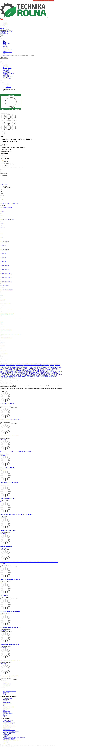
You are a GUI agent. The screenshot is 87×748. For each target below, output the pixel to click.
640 (1, 289)
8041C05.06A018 (57, 366)
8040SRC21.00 (37, 376)
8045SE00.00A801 (36, 367)
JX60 (1, 203)
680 (7, 289)
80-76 (4, 257)
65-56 (1, 241)
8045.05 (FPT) (32, 364)
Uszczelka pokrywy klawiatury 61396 (9, 644)
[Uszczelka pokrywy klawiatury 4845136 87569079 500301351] (10, 112)
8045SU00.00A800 (11, 377)
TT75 (4, 349)
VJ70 (1, 227)
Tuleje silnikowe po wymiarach (9, 727)
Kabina (5, 74)
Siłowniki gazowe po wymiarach (9, 732)
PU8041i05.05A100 (4, 370)
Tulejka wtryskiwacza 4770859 (7, 498)
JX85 (12, 203)
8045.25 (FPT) (51, 364)
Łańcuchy (5, 700)
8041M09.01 (42, 370)
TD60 (1, 309)
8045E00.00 (57, 365)
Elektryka (6, 70)
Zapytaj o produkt (3, 184)
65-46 (1, 233)
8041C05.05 (52, 365)
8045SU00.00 (18, 369)
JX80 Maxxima (3, 207)
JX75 (6, 203)
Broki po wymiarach (7, 726)
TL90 (11, 329)
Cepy (4, 710)
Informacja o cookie (6, 684)
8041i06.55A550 (44, 367)
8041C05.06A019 (23, 367)
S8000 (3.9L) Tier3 (4, 360)
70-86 (1, 265)
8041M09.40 (11, 371)
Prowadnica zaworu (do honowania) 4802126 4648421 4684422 (16, 451)
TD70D (10, 317)
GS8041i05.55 (17, 371)
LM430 (1, 354)
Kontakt (1, 81)
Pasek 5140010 (4, 595)
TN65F (1, 333)
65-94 (1, 281)
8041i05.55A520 (19, 374)
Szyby (4, 742)
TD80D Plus (27, 317)
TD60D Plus (6, 317)
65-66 (1, 249)
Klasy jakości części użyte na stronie (9, 691)
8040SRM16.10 (3, 369)
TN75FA (2, 337)
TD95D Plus (48, 317)
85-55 (1, 237)
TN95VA (2, 345)
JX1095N (2, 211)
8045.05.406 (2, 365)
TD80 (6, 309)
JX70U (5, 219)
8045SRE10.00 (25, 369)
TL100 (1, 329)
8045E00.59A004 (47, 373)
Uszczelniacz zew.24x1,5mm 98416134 (9, 436)
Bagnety (4, 716)
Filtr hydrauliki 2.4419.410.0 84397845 (10, 611)
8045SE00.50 (45, 371)
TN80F (12, 333)
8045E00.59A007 (12, 370)
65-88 (1, 269)
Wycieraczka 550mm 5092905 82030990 (10, 627)
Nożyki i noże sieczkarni (7, 698)
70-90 (4, 273)
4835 (1, 303)
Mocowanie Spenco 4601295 (7, 467)
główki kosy (5, 715)
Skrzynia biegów (7, 68)
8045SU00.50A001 (11, 374)
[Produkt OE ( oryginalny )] (3, 163)
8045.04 (27, 364)
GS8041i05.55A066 (11, 369)
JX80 (9, 203)
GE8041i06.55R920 (38, 371)
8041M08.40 (38, 372)
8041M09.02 (44, 366)
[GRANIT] (3, 161)
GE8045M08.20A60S (14, 368)
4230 (1, 299)
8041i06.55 (19, 372)
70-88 (4, 269)
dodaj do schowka (3, 175)
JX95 (17, 203)
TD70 (4, 309)
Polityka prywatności (7, 683)
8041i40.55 (31, 371)
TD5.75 (9, 313)
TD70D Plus (15, 317)
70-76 (1, 257)
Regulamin (5, 682)
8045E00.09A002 (44, 372)
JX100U (2, 219)
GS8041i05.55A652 (4, 376)
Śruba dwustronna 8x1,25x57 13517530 (10, 420)
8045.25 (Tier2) (35, 365)
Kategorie (2, 62)
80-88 (7, 269)
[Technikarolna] (3, 156)
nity (3, 714)
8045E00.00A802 (52, 376)
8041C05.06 (59, 367)
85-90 (10, 273)
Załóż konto (5, 23)
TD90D (35, 317)
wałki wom (5, 736)
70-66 (4, 249)
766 (10, 289)
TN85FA (6, 337)
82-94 (7, 281)
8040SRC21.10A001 (13, 376)
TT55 (1, 349)
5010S (1, 295)
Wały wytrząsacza (6, 711)
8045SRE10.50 (28, 370)
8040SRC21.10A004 (57, 374)
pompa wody (5, 741)
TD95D (43, 317)
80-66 (7, 249)
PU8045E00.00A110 (13, 375)
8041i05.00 (34, 375)
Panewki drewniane (6, 712)
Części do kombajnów (8, 76)
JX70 (4, 203)
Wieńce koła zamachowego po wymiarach (11, 731)
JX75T (1, 215)
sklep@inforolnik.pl (4, 33)
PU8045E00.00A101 (4, 366)
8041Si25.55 (50, 366)
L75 (3, 285)
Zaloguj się (5, 22)
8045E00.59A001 (3, 373)
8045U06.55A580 (39, 369)
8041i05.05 (47, 365)
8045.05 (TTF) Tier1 (39, 364)
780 (12, 289)
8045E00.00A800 (38, 368)
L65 (1, 285)
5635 (4, 303)
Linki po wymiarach (6, 734)
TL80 (8, 329)
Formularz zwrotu (6, 685)
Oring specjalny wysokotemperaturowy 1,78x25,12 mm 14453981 (16, 514)
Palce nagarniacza (6, 708)
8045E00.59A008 (34, 374)
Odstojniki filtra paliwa (7, 733)
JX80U (9, 219)
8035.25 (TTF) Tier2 (18, 364)
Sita (3, 705)
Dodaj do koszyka (3, 173)
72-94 (4, 281)
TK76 (1, 321)
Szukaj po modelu (3, 57)
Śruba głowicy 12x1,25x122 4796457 (9, 482)
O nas (4, 689)
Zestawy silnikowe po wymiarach (9, 730)
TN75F (9, 333)
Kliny (4, 701)
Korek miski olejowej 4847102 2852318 (10, 579)
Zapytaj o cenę (3, 470)
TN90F (16, 333)
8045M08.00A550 (46, 375)
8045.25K (40, 365)
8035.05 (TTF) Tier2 (4, 364)
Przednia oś (6, 72)
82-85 (4, 261)
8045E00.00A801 (31, 369)
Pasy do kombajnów (6, 702)
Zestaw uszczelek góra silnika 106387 (9, 676)
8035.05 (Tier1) (11, 364)
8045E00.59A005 (3, 377)
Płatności (4, 693)
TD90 (9, 309)
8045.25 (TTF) (57, 364)
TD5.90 (12, 313)
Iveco (43, 365)
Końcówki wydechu (6, 735)
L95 (8, 285)
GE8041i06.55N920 (47, 369)
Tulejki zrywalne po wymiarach (9, 723)
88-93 (10, 277)
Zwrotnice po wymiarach (7, 724)
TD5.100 (2, 313)
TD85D (31, 317)
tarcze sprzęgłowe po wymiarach (9, 722)
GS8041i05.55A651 (44, 376)
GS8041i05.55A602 (21, 376)
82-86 (7, 265)
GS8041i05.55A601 (35, 370)
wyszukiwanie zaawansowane (6, 31)
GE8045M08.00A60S (39, 373)
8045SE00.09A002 (15, 367)
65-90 (1, 273)
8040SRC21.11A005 (38, 366)
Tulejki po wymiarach (7, 721)
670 (5, 289)
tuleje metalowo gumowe (7, 703)
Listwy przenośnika (6, 707)
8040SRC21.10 (54, 375)
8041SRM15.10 (11, 373)
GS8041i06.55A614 (53, 368)
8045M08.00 (32, 372)
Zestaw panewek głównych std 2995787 (10, 660)
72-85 (1, 261)
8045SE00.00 (58, 371)
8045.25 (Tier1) (29, 365)
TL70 (5, 329)
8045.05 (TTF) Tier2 (22, 365)
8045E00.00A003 (52, 371)
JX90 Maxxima (9, 207)
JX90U (12, 219)
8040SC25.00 (39, 375)
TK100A (2, 325)
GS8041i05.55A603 (55, 373)
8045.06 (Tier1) (15, 365)
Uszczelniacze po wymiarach (8, 720)
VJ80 (4, 227)
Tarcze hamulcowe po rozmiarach (9, 725)
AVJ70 (1, 199)
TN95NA (2, 341)
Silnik (5, 65)
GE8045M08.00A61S (4, 368)
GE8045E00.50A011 (4, 372)
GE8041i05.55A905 (49, 370)
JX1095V (2, 223)
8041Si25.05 (17, 366)
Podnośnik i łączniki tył (8, 73)
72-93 (4, 277)
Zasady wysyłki (6, 692)
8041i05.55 (26, 368)
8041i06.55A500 (49, 374)
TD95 (11, 309)
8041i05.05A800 (42, 374)
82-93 (7, 277)
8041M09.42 (11, 366)
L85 (6, 285)
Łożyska (6, 75)
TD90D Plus (39, 317)
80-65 (4, 245)
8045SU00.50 (3, 367)
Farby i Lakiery (7, 78)
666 (3, 289)
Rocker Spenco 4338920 (6, 546)
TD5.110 (6, 313)
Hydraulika (6, 71)
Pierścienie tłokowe (6, 729)
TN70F (5, 333)
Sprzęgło (6, 67)
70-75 (1, 253)
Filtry (5, 64)
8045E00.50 (9, 367)
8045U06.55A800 (29, 366)
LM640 (5, 354)
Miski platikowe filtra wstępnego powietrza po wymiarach (14, 737)
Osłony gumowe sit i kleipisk (8, 706)
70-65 (1, 245)
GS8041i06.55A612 (52, 367)
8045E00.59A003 (24, 373)
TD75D (19, 317)
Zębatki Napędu (6, 699)
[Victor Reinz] (3, 158)
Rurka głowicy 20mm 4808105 (7, 530)
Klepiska (4, 704)
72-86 (4, 265)
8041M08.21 (31, 373)
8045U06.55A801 (12, 372)
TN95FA (10, 337)
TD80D (23, 317)
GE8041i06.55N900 (27, 374)
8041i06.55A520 (45, 368)
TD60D (1, 317)
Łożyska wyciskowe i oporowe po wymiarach (11, 740)
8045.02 (24, 364)
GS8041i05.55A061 (4, 371)
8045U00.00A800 (55, 369)
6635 (7, 303)
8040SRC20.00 (18, 373)
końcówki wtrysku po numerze (8, 739)
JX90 (14, 203)
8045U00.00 (21, 368)
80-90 (7, 273)
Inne (5, 77)
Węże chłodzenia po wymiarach (9, 738)
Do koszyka (15, 407)
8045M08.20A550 (27, 375)
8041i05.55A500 (3, 374)
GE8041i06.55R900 (52, 372)
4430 (4, 299)
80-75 (4, 253)
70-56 (4, 241)
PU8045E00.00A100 (20, 370)
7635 (9, 303)
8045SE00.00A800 (29, 376)
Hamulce (6, 69)
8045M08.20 (31, 368)
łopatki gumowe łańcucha (7, 713)
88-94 (10, 281)
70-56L (7, 241)
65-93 (1, 277)
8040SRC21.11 (20, 375)
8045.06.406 (45, 364)
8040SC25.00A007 (25, 372)
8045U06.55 (30, 367)
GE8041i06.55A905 (4, 375)
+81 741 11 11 (3, 32)
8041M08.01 (22, 366)
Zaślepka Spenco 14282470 (7, 403)
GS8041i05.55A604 (24, 371)
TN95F (19, 333)
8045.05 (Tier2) (9, 365)
